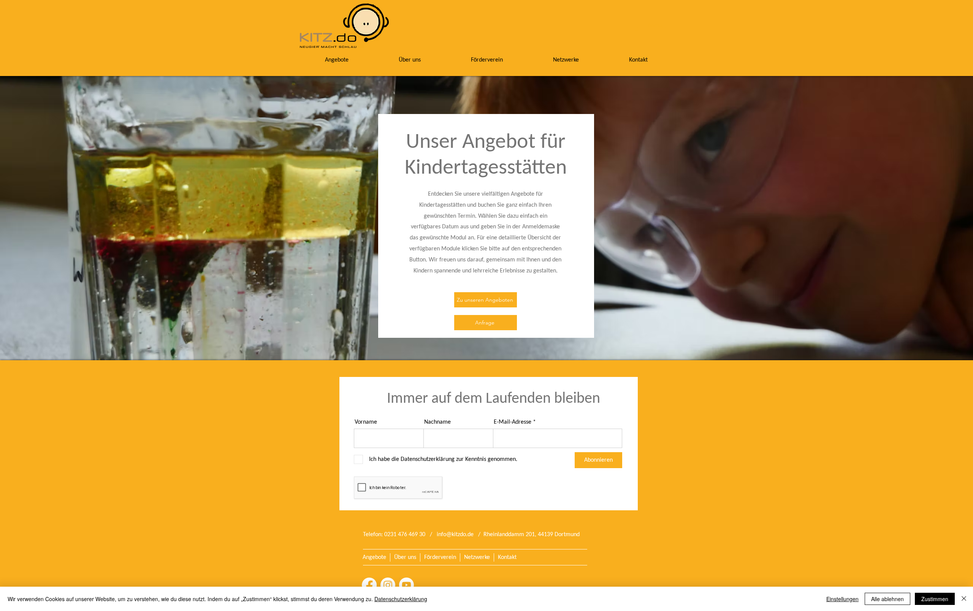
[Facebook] (369, 585)
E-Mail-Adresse (512, 422)
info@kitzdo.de (455, 535)
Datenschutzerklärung (400, 599)
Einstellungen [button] (842, 599)
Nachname (437, 422)
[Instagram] (387, 585)
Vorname (366, 422)
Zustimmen (934, 599)
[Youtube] (406, 585)
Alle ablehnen (887, 599)
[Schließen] (963, 599)
